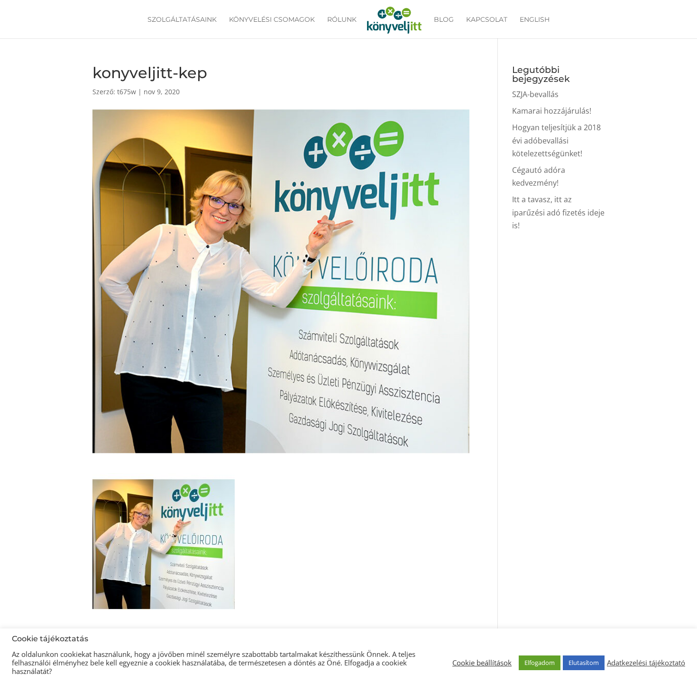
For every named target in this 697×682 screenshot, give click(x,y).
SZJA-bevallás (535, 94)
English (535, 20)
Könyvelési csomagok (272, 20)
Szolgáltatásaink (182, 20)
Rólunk (342, 20)
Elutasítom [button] (584, 662)
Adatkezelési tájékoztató (646, 662)
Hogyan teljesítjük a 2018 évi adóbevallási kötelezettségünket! (556, 140)
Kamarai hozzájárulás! (551, 111)
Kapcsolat (486, 20)
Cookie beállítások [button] (482, 662)
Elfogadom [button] (539, 662)
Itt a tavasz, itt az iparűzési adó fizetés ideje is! (558, 212)
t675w (126, 91)
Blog (444, 20)
